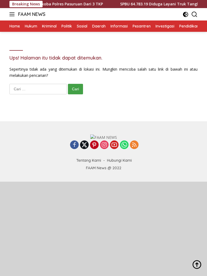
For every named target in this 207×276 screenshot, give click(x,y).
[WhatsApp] (124, 145)
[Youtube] (114, 145)
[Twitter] (84, 145)
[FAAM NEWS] (103, 137)
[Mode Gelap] (185, 14)
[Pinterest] (94, 145)
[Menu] (13, 14)
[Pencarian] (194, 14)
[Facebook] (74, 145)
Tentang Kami (88, 160)
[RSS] (134, 145)
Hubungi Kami (119, 160)
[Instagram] (104, 145)
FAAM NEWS (32, 14)
